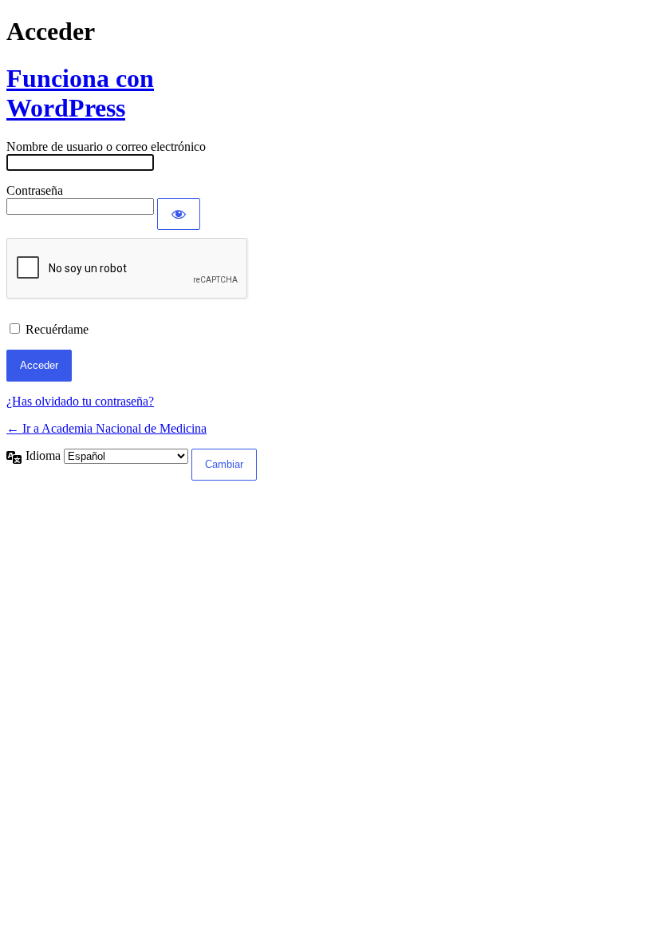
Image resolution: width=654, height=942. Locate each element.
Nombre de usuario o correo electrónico (106, 146)
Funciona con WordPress (80, 93)
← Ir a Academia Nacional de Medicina (106, 428)
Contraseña (34, 190)
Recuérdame (57, 329)
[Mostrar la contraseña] (178, 214)
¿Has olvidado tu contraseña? (80, 401)
